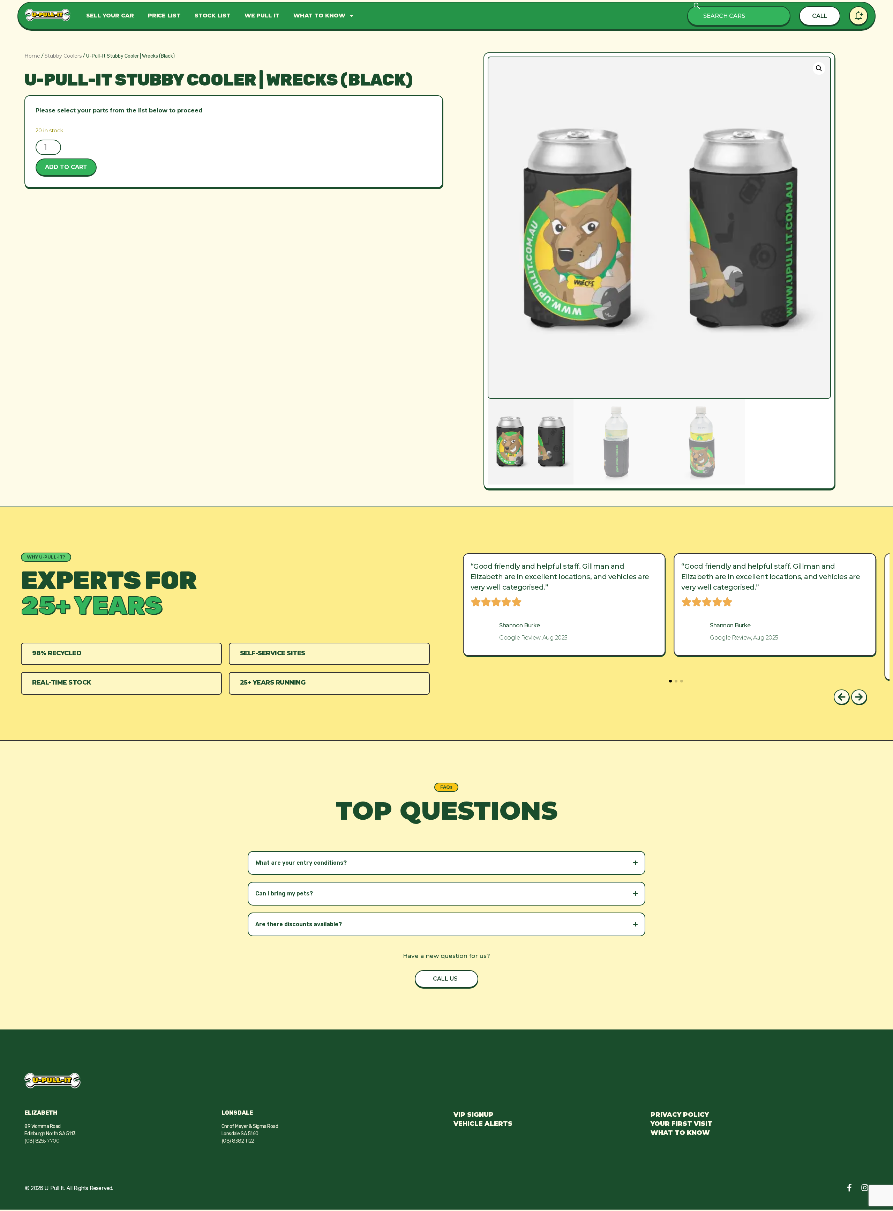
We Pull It (262, 15)
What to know (319, 15)
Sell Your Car (110, 15)
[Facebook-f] (849, 1187)
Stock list (213, 15)
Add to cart (66, 167)
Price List (164, 15)
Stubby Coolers (63, 56)
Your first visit (681, 1124)
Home (32, 56)
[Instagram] (865, 1187)
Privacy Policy (680, 1114)
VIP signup (473, 1114)
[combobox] (738, 15)
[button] (819, 68)
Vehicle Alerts (482, 1124)
